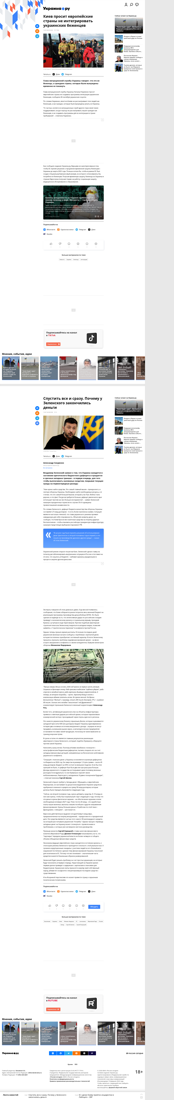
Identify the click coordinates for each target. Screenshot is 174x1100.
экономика (83, 921)
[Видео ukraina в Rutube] (92, 1053)
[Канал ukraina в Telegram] (68, 1053)
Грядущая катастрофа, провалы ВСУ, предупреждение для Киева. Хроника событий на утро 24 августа (133, 48)
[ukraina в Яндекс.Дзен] (84, 1053)
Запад (62, 924)
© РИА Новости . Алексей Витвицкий (52, 69)
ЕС (76, 921)
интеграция (84, 259)
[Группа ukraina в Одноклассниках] (76, 1053)
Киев (60, 921)
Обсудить (94, 907)
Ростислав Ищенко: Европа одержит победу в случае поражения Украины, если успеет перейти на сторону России (133, 58)
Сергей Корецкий (81, 924)
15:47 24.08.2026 (48, 412)
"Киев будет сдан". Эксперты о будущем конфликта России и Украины (128, 29)
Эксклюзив (47, 921)
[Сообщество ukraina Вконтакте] (53, 1053)
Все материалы (47, 467)
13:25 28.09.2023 (48, 30)
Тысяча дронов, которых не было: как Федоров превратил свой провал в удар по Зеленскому (133, 67)
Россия (101, 921)
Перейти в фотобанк (67, 69)
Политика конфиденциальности (62, 1079)
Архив (70, 1064)
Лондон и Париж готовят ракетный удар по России (133, 37)
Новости (62, 259)
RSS (76, 1064)
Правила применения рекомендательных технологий (70, 1081)
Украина (69, 259)
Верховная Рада (92, 921)
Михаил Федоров (69, 921)
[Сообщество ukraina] (61, 1053)
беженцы (76, 259)
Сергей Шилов (70, 924)
